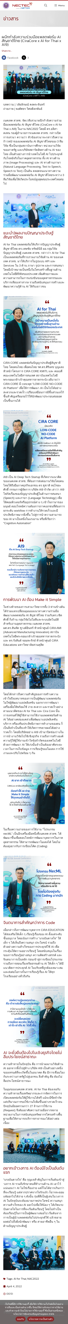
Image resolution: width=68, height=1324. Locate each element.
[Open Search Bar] (46, 5)
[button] (11, 57)
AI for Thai (20, 1279)
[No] (64, 1312)
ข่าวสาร (11, 18)
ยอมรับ (20, 1319)
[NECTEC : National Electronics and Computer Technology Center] (17, 5)
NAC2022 (33, 1279)
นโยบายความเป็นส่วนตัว (41, 1319)
